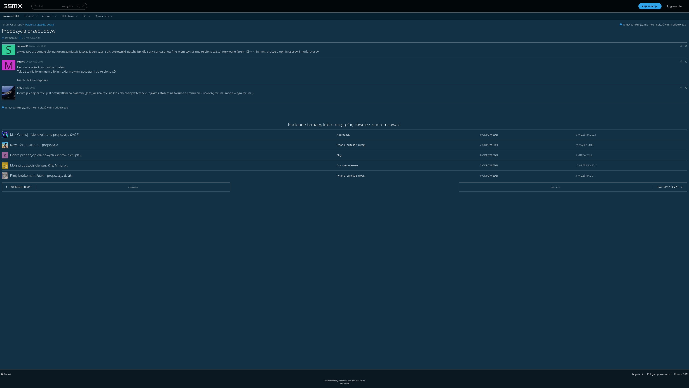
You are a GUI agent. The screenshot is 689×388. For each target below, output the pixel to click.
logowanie (133, 186)
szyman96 (11, 38)
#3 (686, 87)
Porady (29, 16)
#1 (686, 46)
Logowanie (674, 6)
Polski (7, 374)
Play (339, 155)
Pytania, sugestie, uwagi (351, 145)
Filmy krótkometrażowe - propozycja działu (41, 175)
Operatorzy (102, 16)
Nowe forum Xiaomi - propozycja (34, 145)
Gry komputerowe (347, 165)
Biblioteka (67, 16)
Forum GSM (11, 16)
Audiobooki (343, 134)
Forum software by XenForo (344, 381)
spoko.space (344, 383)
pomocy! (556, 186)
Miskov (21, 61)
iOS (84, 16)
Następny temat (668, 186)
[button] (36, 16)
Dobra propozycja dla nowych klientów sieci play (45, 155)
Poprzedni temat (21, 186)
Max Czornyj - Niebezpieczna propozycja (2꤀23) (44, 134)
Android (47, 16)
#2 (686, 61)
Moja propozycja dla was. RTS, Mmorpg (38, 165)
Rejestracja (650, 6)
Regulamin (638, 374)
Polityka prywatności (659, 374)
